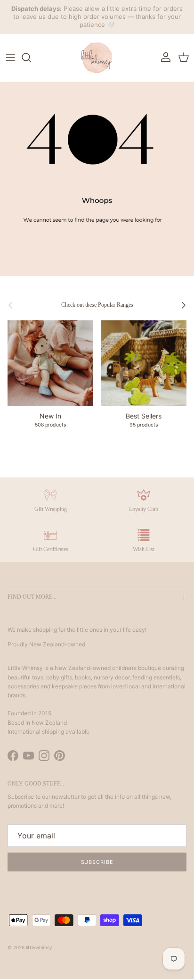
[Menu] (10, 57)
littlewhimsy (39, 947)
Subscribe (97, 862)
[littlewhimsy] (97, 57)
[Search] (31, 57)
